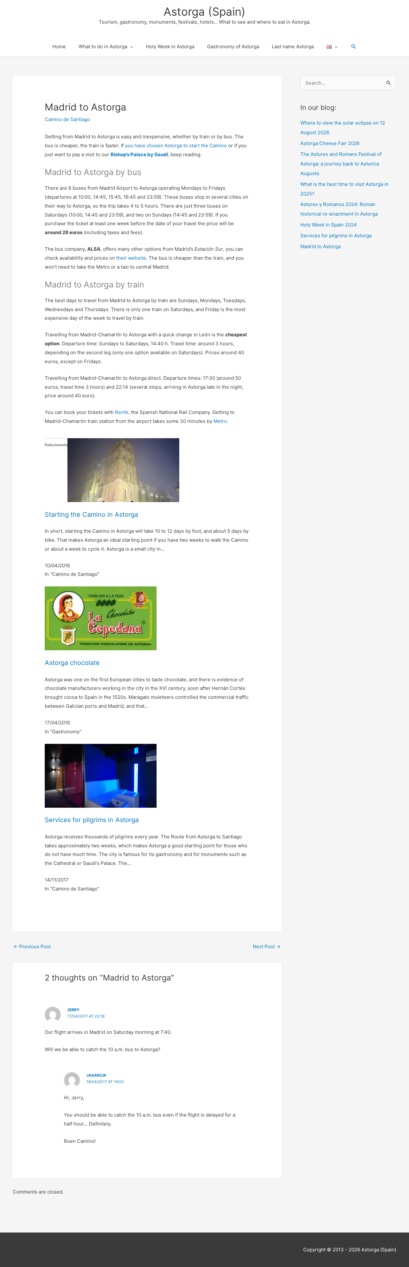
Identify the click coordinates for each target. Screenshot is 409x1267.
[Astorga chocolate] (101, 618)
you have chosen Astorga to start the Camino (176, 145)
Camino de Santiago (67, 119)
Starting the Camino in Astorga (91, 514)
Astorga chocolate (72, 663)
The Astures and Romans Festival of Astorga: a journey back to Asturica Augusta (341, 163)
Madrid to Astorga (320, 246)
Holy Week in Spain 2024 (328, 225)
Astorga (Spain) (204, 11)
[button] (354, 46)
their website (131, 258)
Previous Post (32, 946)
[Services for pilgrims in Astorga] (101, 775)
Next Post (267, 946)
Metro (220, 421)
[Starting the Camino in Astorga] (123, 470)
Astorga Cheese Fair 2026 (329, 143)
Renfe (121, 412)
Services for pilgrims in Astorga (92, 820)
